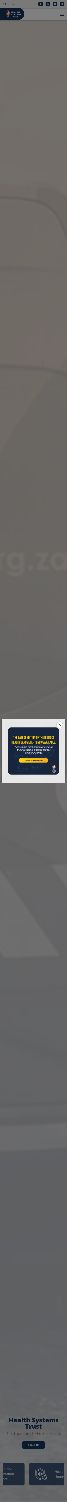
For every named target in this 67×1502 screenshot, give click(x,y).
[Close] (60, 725)
